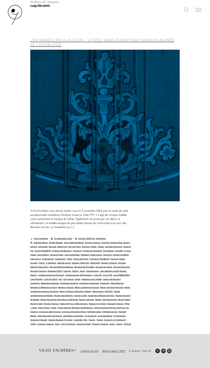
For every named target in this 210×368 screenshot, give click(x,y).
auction (33, 247)
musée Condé (80, 295)
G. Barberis (51, 263)
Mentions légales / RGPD (113, 351)
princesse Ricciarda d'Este (74, 312)
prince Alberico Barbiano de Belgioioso (75, 308)
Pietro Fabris (44, 308)
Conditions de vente (90, 351)
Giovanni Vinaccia (38, 271)
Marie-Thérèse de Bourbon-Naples (75, 291)
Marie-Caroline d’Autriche (111, 287)
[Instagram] (169, 351)
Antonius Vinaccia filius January (115, 243)
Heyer (82, 271)
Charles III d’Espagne (92, 251)
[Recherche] (186, 10)
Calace (101, 247)
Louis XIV (97, 275)
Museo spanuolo (86, 299)
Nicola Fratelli (36, 304)
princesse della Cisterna (50, 312)
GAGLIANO (95, 263)
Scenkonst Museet (38, 320)
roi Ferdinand (119, 316)
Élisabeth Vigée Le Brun (91, 255)
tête (85, 320)
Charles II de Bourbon (62, 251)
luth (60, 279)
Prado (53, 308)
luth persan (68, 279)
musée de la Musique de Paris (101, 295)
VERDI (33, 324)
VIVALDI (127, 324)
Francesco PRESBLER (99, 259)
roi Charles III (90, 316)
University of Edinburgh (115, 320)
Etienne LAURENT (121, 255)
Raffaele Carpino (110, 312)
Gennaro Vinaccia (109, 263)
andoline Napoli (41, 243)
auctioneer (43, 247)
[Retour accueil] (15, 24)
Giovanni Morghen (121, 267)
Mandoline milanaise (50, 283)
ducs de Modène (72, 255)
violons (119, 324)
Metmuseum (98, 291)
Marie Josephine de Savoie (87, 287)
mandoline (35, 283)
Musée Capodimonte (63, 295)
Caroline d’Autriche (113, 247)
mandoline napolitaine (89, 283)
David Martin (43, 255)
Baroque (52, 247)
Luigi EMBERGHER (121, 275)
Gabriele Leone (64, 263)
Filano (69, 259)
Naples (98, 299)
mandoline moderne (69, 283)
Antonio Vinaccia (92, 243)
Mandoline (101, 238)
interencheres (92, 271)
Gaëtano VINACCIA (80, 263)
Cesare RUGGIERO (42, 251)
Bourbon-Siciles (89, 247)
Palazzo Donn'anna (97, 304)
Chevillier (119, 251)
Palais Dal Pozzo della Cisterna (74, 304)
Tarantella (77, 320)
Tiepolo (91, 320)
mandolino (105, 283)
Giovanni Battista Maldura (61, 267)
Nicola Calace (124, 299)
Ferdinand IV (60, 259)
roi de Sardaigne (104, 316)
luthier (77, 279)
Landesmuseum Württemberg (78, 275)
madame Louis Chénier (91, 279)
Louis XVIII (107, 275)
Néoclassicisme (110, 299)
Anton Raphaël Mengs (74, 243)
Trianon (99, 320)
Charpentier (108, 251)
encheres (107, 255)
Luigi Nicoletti (36, 279)
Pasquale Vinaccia (115, 304)
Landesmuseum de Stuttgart (51, 275)
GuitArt (75, 271)
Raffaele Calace (94, 312)
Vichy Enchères (41, 238)
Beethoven (62, 247)
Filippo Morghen (80, 259)
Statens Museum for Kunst (60, 320)
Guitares (67, 271)
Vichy (57, 324)
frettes (41, 263)
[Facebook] (157, 351)
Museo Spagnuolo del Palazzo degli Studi (59, 299)
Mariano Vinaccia (66, 287)
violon (112, 324)
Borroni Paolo (74, 247)
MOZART (109, 291)
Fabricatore (35, 259)
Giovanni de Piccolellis (84, 267)
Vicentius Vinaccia (45, 324)
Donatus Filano (56, 255)
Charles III (77, 251)
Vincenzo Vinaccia (99, 324)
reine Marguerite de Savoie (50, 316)
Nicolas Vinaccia (51, 304)
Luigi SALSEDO (50, 279)
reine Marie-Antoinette (73, 316)
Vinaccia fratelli (83, 324)
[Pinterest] (163, 351)
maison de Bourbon (112, 279)
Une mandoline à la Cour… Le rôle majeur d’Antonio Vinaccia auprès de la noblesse (102, 42)
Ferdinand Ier (48, 259)
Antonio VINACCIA (86, 238)
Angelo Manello (56, 243)
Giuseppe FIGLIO (54, 271)
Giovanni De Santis (103, 267)
